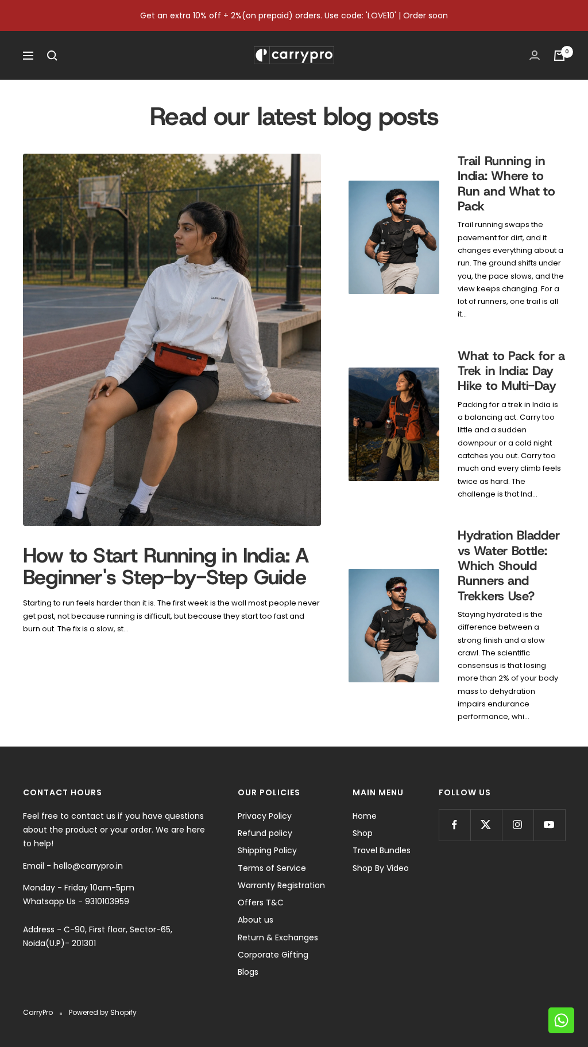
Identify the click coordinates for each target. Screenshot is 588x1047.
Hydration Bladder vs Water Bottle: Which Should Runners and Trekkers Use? (508, 565)
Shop (363, 833)
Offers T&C (261, 902)
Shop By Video (381, 868)
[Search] (52, 55)
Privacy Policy (265, 816)
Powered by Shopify (103, 1012)
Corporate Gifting (273, 954)
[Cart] (559, 55)
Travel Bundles (382, 850)
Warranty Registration (281, 885)
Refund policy (265, 833)
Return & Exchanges (278, 937)
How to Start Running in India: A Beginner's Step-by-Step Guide (165, 566)
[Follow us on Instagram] (517, 825)
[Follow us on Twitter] (486, 825)
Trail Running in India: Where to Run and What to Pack (506, 183)
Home (365, 816)
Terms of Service (272, 868)
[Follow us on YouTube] (549, 825)
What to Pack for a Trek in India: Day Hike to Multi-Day (511, 370)
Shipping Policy (267, 850)
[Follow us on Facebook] (454, 825)
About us (255, 919)
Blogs (248, 972)
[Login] (534, 55)
